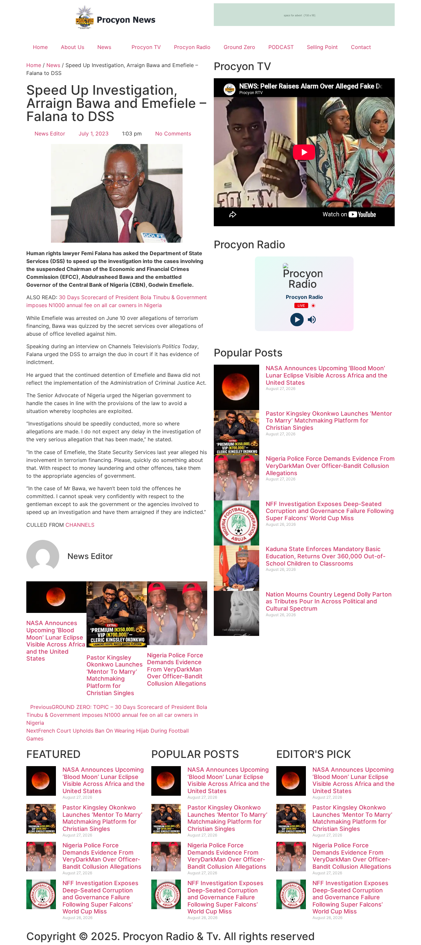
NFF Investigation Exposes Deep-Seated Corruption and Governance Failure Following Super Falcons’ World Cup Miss (330, 510)
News (104, 47)
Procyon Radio (192, 47)
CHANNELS (79, 524)
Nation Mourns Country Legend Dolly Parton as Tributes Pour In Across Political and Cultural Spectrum (329, 601)
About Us (72, 47)
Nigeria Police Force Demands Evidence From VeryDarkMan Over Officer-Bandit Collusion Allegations (176, 669)
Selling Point (322, 47)
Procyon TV (146, 47)
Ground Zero (239, 47)
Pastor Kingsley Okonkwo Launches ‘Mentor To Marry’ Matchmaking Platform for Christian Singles (115, 675)
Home (40, 47)
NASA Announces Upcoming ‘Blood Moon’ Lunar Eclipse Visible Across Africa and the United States (55, 640)
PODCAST (281, 47)
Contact (361, 47)
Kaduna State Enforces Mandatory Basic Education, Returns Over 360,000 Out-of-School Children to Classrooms (325, 556)
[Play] (296, 319)
